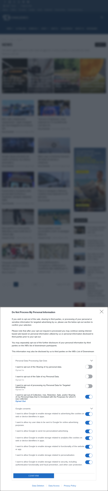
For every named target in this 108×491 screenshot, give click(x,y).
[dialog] (54, 399)
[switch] (89, 367)
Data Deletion (38, 486)
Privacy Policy (70, 486)
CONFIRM (34, 476)
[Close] (102, 312)
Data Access (54, 486)
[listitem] (54, 360)
